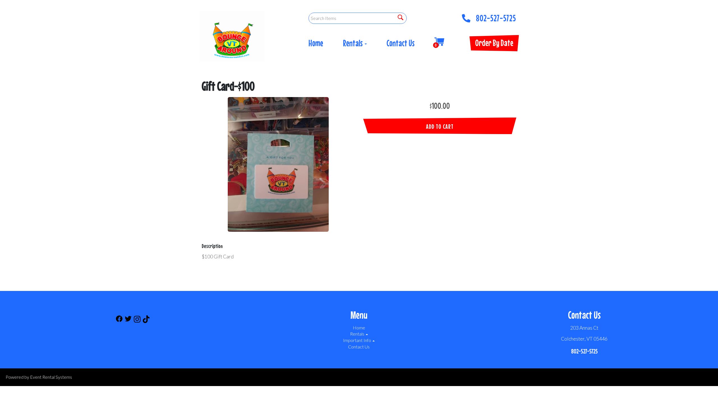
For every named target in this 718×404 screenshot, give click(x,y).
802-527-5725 (496, 16)
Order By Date (494, 43)
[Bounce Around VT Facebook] (119, 320)
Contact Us (400, 43)
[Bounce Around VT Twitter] (128, 320)
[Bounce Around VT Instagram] (137, 320)
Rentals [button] (353, 43)
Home (316, 43)
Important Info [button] (357, 340)
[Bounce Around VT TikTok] (146, 320)
